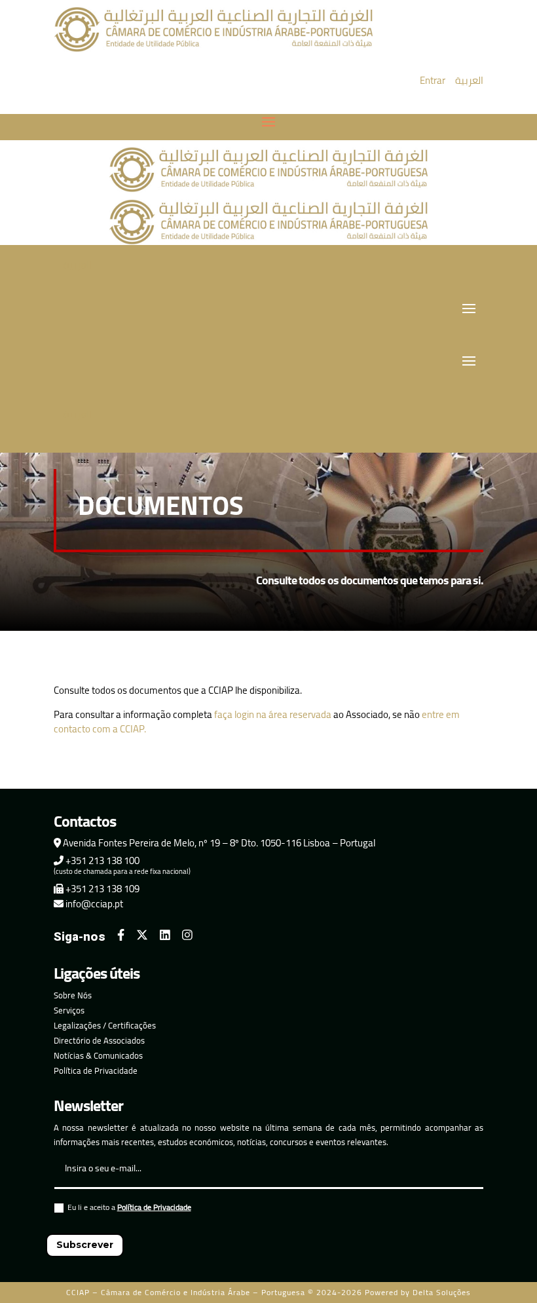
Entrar (432, 80)
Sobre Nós (73, 995)
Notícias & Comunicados (98, 1055)
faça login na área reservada (272, 714)
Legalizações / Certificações (105, 1025)
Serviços (69, 1010)
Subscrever (84, 1245)
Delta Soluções (442, 1292)
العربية (469, 80)
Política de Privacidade (96, 1070)
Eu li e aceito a (129, 1209)
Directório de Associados (99, 1040)
